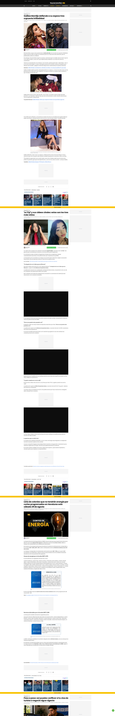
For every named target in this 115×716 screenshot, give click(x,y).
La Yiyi (38, 479)
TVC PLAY (39, 5)
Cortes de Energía (34, 675)
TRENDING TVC (45, 5)
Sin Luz (40, 675)
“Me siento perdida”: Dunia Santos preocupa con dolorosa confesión (43, 261)
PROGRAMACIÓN (65, 5)
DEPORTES (58, 5)
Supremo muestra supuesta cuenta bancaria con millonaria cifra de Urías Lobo (48, 466)
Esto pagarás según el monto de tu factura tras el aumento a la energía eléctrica (42, 595)
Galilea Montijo (33, 189)
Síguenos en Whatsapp (52, 49)
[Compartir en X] (51, 187)
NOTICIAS (52, 5)
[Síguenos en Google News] (53, 187)
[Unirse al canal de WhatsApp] (113, 710)
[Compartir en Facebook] (47, 187)
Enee (38, 675)
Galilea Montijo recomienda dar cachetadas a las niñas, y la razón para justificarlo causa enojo (47, 67)
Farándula (38, 189)
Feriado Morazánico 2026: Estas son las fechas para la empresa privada (44, 662)
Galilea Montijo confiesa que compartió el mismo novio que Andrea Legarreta (48, 99)
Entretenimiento (33, 479)
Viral (40, 479)
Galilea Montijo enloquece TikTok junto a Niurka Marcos (39, 161)
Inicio (24, 12)
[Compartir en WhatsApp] (49, 187)
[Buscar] (90, 5)
